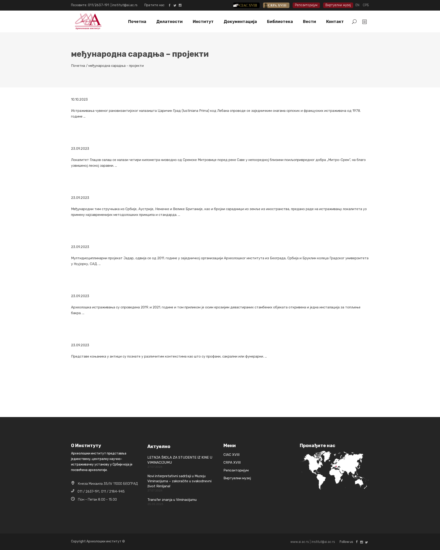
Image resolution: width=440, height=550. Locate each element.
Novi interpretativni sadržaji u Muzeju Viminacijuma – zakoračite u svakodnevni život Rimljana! (179, 481)
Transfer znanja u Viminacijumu (172, 500)
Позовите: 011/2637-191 (91, 5)
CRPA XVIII (279, 5)
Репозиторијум (306, 5)
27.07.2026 (154, 466)
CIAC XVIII (250, 5)
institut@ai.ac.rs (125, 5)
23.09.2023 (80, 149)
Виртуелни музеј (338, 5)
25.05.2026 (155, 504)
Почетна (78, 66)
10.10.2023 (79, 99)
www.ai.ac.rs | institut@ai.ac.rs (312, 542)
